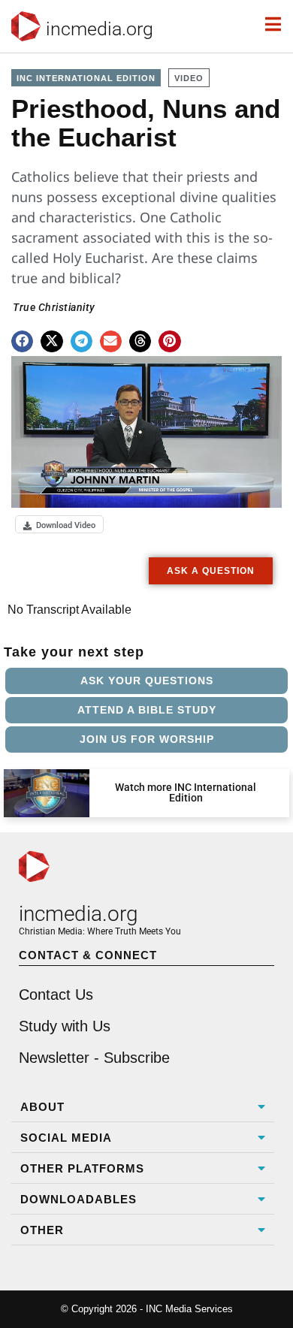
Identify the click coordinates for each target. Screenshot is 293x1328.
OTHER (42, 1230)
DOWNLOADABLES (78, 1199)
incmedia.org (99, 29)
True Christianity (54, 307)
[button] (22, 341)
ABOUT (42, 1106)
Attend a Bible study (146, 710)
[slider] (32, 491)
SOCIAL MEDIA (66, 1137)
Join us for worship (147, 739)
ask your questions (146, 681)
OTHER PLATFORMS (82, 1168)
